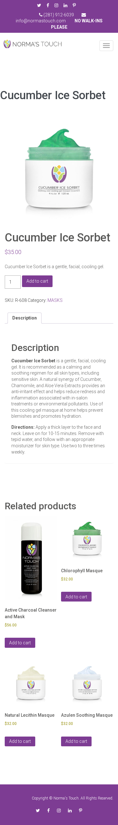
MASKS (55, 300)
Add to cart (37, 281)
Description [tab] (24, 317)
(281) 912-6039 (58, 14)
